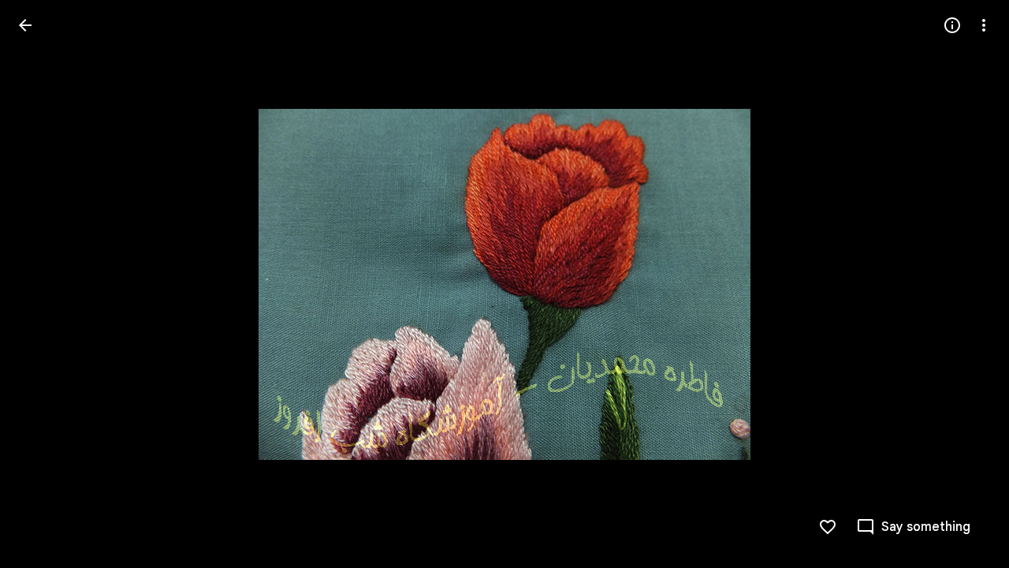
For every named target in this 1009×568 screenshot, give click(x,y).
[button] (44, 284)
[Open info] (952, 25)
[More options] (984, 25)
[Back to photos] (25, 25)
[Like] (827, 527)
